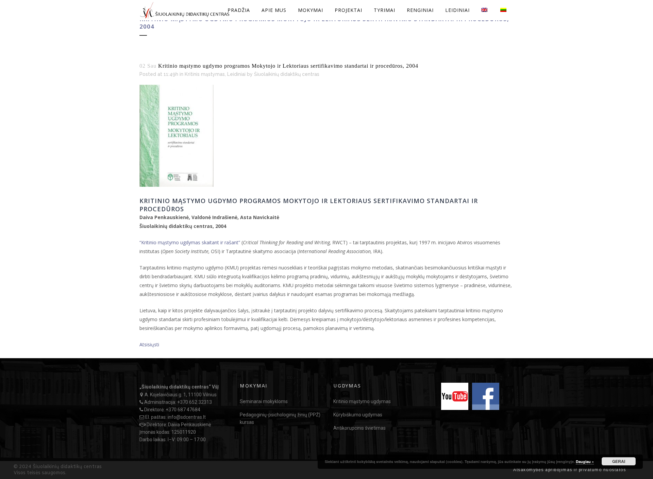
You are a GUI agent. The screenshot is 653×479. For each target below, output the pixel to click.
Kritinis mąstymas (205, 74)
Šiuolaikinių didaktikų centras (286, 74)
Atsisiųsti (149, 344)
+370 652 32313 (194, 402)
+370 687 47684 (183, 409)
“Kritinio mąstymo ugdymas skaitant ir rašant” (189, 242)
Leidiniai (236, 74)
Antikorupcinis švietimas (359, 428)
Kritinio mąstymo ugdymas (362, 401)
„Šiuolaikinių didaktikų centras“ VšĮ (179, 387)
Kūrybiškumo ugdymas (357, 414)
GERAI (618, 461)
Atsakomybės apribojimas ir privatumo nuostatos (569, 469)
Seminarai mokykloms (264, 401)
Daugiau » (585, 461)
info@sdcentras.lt (187, 417)
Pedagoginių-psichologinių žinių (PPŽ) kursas (280, 418)
